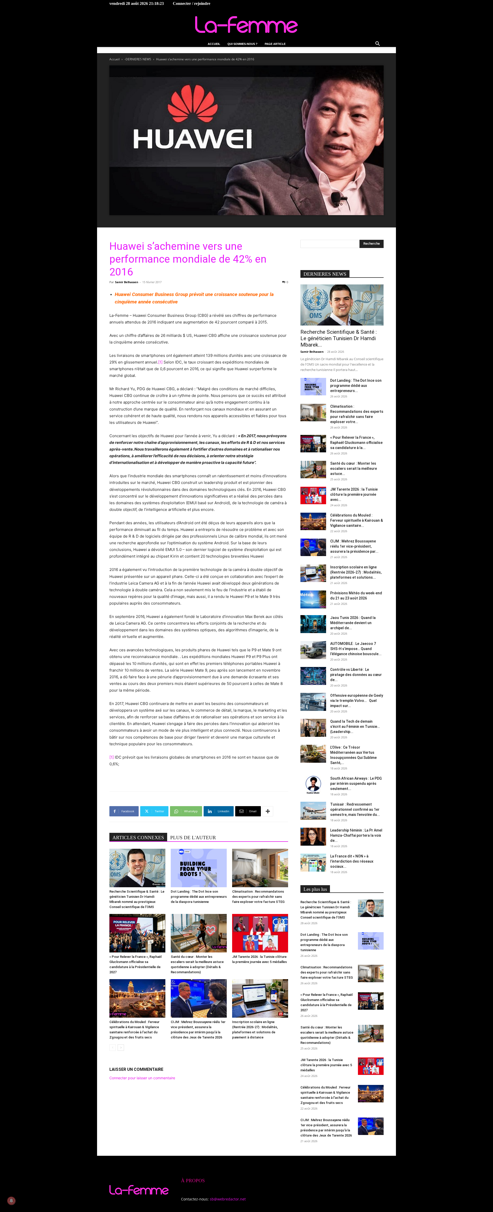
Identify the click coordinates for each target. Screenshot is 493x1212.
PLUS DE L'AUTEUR (193, 837)
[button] (377, 44)
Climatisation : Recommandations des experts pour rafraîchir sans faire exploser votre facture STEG (258, 897)
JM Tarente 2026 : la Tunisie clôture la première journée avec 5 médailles (326, 1065)
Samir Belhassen (126, 282)
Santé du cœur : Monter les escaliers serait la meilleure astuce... (353, 468)
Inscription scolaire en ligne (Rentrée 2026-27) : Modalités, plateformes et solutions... (356, 572)
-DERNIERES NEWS (138, 59)
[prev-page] (112, 1047)
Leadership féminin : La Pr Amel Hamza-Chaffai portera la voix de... (356, 835)
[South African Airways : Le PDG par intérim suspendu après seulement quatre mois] (313, 785)
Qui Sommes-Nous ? (242, 43)
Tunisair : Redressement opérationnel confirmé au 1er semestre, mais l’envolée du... (355, 809)
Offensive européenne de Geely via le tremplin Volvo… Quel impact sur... (356, 700)
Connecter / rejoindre (191, 3)
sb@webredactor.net (228, 1199)
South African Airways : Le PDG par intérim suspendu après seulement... (356, 783)
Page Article (275, 43)
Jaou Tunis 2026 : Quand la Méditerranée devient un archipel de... (353, 623)
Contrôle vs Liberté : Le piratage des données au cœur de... (356, 674)
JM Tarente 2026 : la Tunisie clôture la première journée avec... (354, 494)
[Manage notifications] (11, 1201)
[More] (267, 811)
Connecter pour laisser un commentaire (142, 1078)
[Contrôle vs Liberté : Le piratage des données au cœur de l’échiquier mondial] (313, 676)
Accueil (214, 43)
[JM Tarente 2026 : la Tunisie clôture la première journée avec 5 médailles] (260, 933)
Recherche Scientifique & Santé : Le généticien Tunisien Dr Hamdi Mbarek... (338, 338)
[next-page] (121, 1047)
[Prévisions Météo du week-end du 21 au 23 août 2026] (313, 599)
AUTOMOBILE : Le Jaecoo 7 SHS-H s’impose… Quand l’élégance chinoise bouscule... (356, 649)
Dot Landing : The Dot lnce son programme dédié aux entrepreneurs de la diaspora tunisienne (199, 897)
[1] (160, 362)
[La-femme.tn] (246, 24)
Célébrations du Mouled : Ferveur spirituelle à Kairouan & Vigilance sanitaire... (356, 520)
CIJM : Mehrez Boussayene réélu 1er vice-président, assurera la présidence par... (354, 546)
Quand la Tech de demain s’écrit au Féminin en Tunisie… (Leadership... (355, 726)
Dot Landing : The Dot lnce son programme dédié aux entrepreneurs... (356, 385)
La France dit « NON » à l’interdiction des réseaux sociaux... (351, 861)
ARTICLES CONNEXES (138, 837)
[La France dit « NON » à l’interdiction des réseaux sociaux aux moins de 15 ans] (313, 863)
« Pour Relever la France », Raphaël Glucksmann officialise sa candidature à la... (356, 442)
